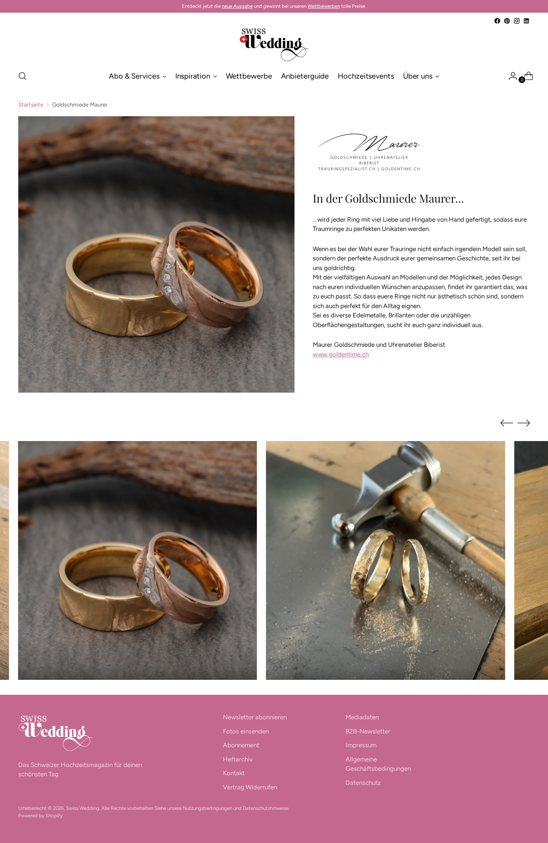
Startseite (30, 104)
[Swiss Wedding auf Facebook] (497, 21)
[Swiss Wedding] (274, 44)
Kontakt (234, 773)
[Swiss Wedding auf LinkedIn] (526, 21)
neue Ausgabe (237, 6)
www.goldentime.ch (341, 354)
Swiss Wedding (82, 808)
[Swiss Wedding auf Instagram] (516, 21)
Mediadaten (362, 717)
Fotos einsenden (246, 731)
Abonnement (241, 745)
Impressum (361, 745)
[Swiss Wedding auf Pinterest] (507, 21)
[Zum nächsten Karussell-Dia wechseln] (523, 422)
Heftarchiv (238, 759)
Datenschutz (363, 782)
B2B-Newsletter (368, 731)
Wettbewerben (324, 6)
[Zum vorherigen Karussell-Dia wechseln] (506, 423)
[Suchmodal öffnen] (22, 76)
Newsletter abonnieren (255, 717)
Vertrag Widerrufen (250, 787)
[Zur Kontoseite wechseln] (510, 76)
